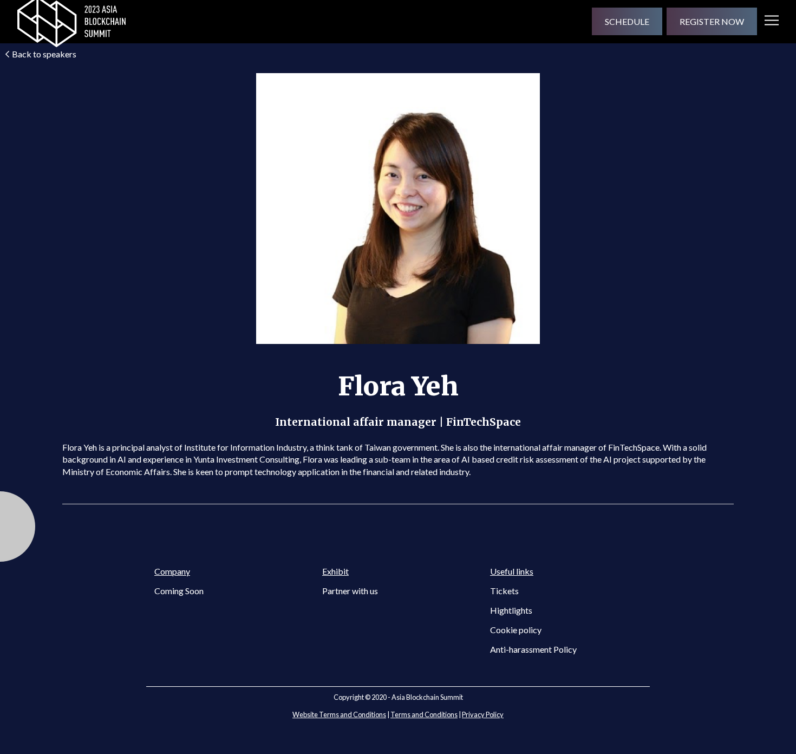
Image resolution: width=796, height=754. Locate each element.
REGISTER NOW (712, 21)
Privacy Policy (483, 714)
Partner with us (350, 591)
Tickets (504, 591)
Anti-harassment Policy (533, 649)
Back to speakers (44, 54)
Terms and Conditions (424, 714)
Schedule (627, 21)
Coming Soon (179, 591)
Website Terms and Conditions (339, 714)
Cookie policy (515, 630)
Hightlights (511, 610)
